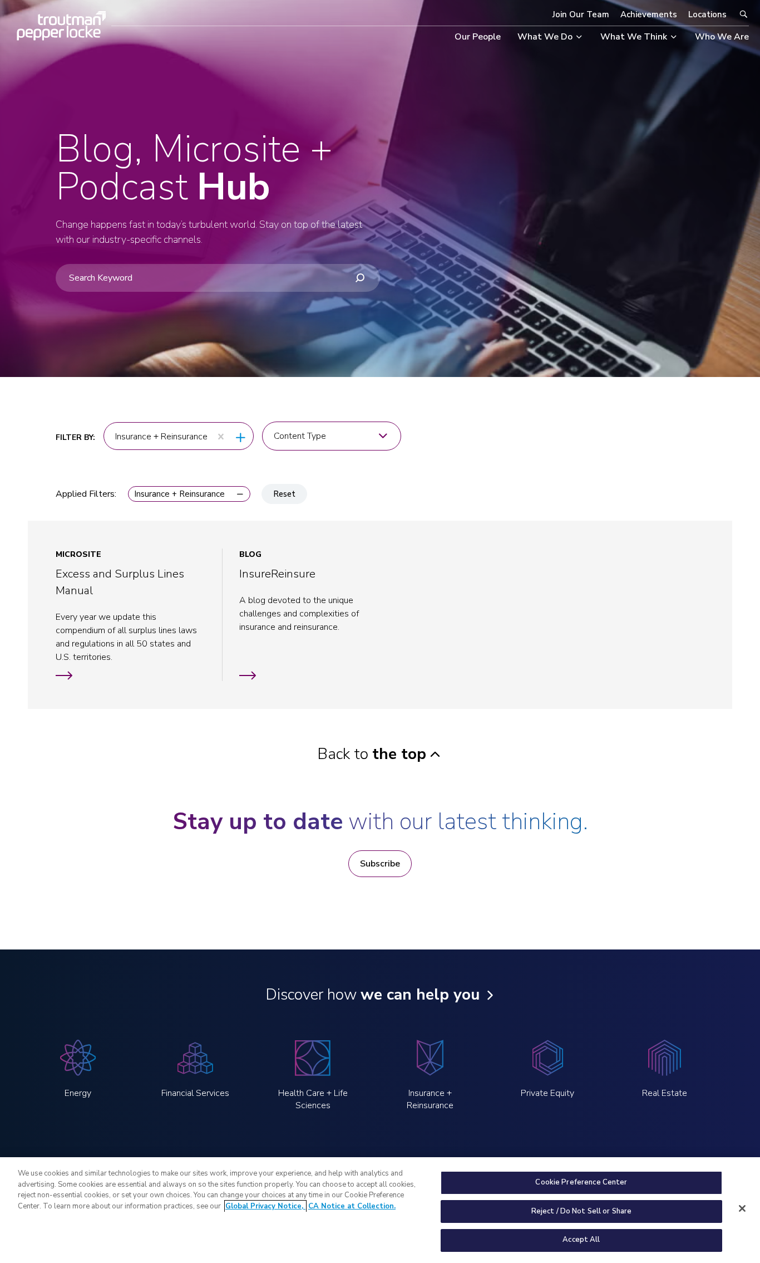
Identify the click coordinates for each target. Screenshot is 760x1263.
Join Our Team (580, 14)
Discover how (372, 994)
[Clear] (221, 437)
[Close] (742, 1208)
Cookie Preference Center (581, 1182)
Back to (371, 754)
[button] (189, 494)
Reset (284, 494)
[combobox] (163, 437)
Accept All (581, 1240)
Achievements (648, 14)
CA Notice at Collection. (352, 1206)
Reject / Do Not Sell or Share (581, 1211)
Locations (707, 14)
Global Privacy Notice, (265, 1206)
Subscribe (380, 864)
